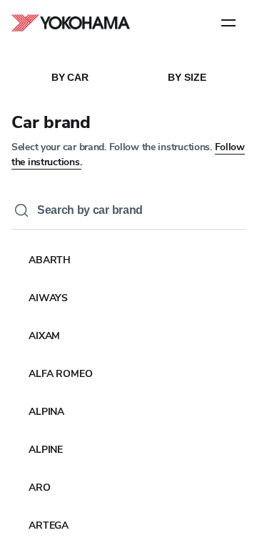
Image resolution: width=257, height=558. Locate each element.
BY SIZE (187, 77)
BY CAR (70, 77)
